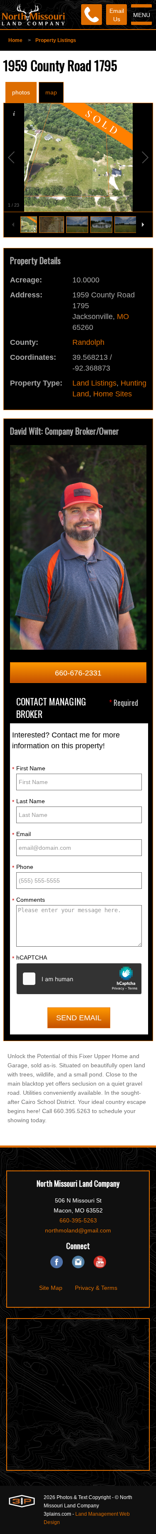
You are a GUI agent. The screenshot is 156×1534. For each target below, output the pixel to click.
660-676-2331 (78, 673)
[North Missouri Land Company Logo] (33, 14)
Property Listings (55, 40)
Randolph (88, 342)
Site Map (50, 1287)
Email (21, 834)
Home (15, 40)
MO (123, 316)
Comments (28, 900)
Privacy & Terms (96, 1287)
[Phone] (91, 14)
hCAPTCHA (29, 958)
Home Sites (112, 394)
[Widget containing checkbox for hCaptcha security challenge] (79, 979)
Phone (22, 867)
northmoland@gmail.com (78, 1230)
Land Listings (94, 383)
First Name (28, 768)
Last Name (28, 801)
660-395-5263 (78, 1220)
